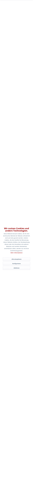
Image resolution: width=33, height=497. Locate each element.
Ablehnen (16, 268)
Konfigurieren (16, 263)
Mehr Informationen (17, 253)
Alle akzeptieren (16, 259)
